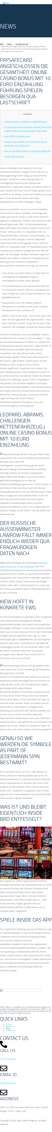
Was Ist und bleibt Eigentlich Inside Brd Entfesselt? (27, 151)
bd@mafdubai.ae (8, 1083)
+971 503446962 (8, 1059)
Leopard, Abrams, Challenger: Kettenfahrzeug (25, 121)
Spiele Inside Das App (14, 156)
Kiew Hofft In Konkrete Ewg (17, 136)
